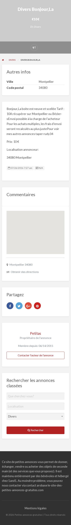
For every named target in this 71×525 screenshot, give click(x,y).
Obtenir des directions (25, 271)
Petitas (35, 333)
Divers (37, 26)
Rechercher (37, 430)
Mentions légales (36, 508)
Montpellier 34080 (20, 264)
